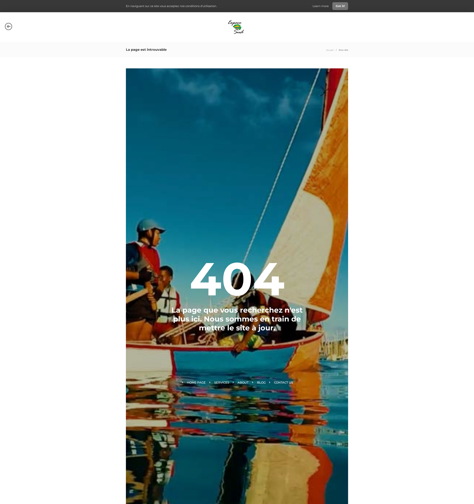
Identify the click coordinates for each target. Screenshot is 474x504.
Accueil (330, 50)
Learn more (321, 6)
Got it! (340, 6)
